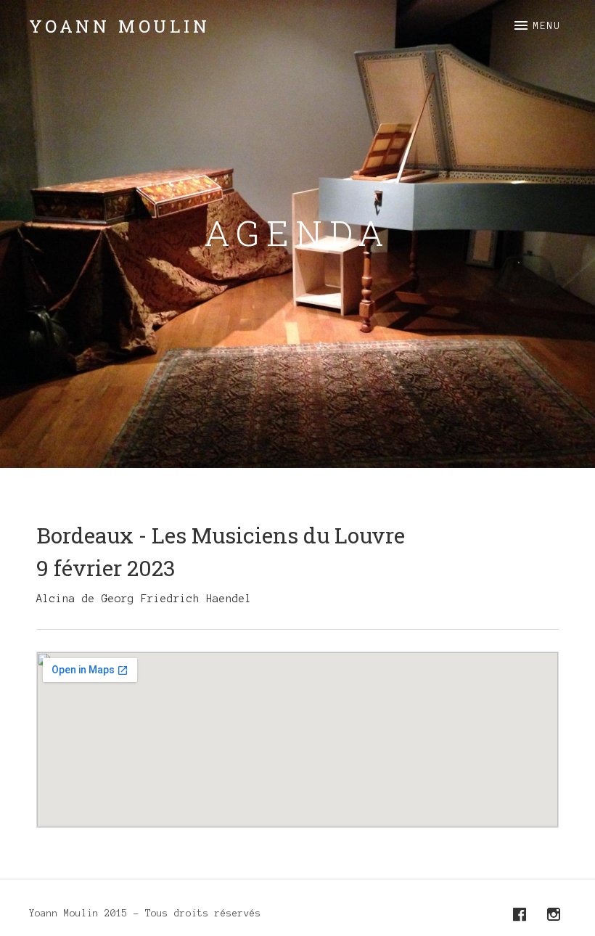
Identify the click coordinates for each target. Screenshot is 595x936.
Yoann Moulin (119, 26)
